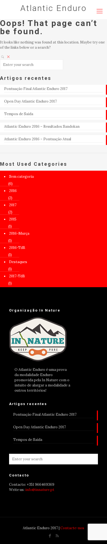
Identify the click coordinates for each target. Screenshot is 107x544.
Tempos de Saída (18, 114)
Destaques (18, 262)
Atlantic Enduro (53, 8)
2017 (12, 205)
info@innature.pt (39, 489)
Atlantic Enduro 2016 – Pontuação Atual (37, 139)
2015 (12, 219)
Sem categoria (21, 176)
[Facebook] (50, 535)
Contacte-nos (72, 528)
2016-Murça (19, 233)
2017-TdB (17, 276)
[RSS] (57, 535)
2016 (13, 190)
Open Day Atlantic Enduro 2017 (30, 101)
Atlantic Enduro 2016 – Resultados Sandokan (42, 126)
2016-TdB (17, 247)
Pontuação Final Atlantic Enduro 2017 (35, 88)
